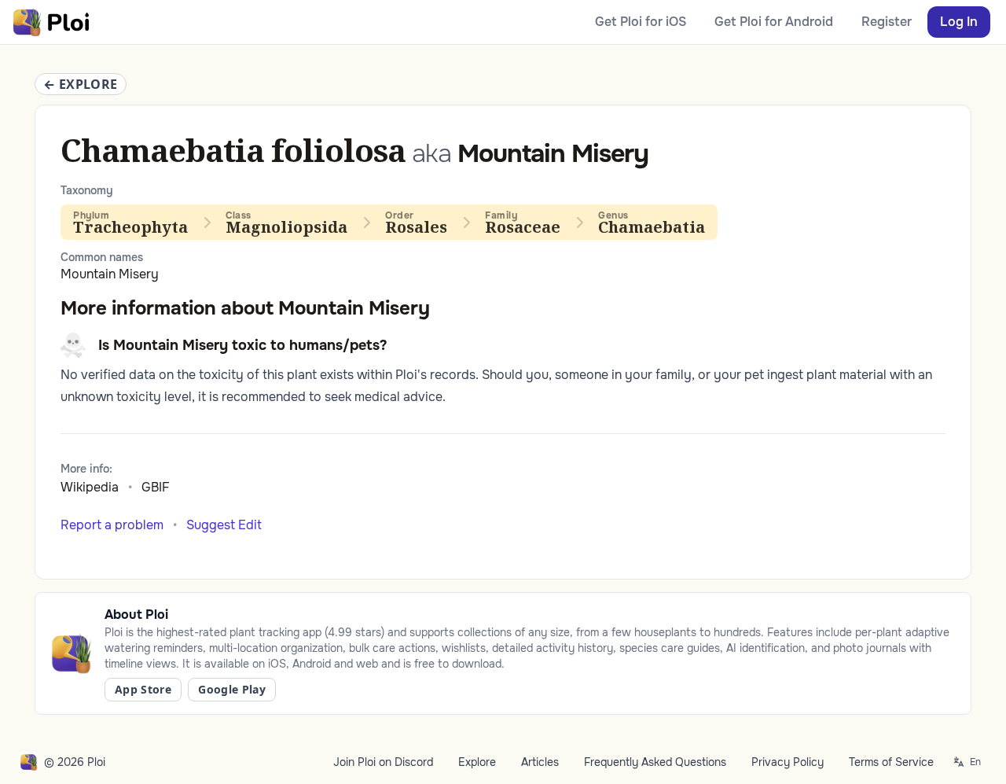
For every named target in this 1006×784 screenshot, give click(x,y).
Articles (540, 762)
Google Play (232, 689)
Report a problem (112, 525)
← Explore (80, 84)
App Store (143, 689)
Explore (477, 762)
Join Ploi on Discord (383, 762)
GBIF (155, 487)
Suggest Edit (224, 525)
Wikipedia (90, 487)
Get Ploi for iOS (640, 21)
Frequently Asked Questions (655, 762)
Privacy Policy (787, 762)
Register (886, 21)
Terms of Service (891, 762)
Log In (959, 21)
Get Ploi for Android (773, 21)
